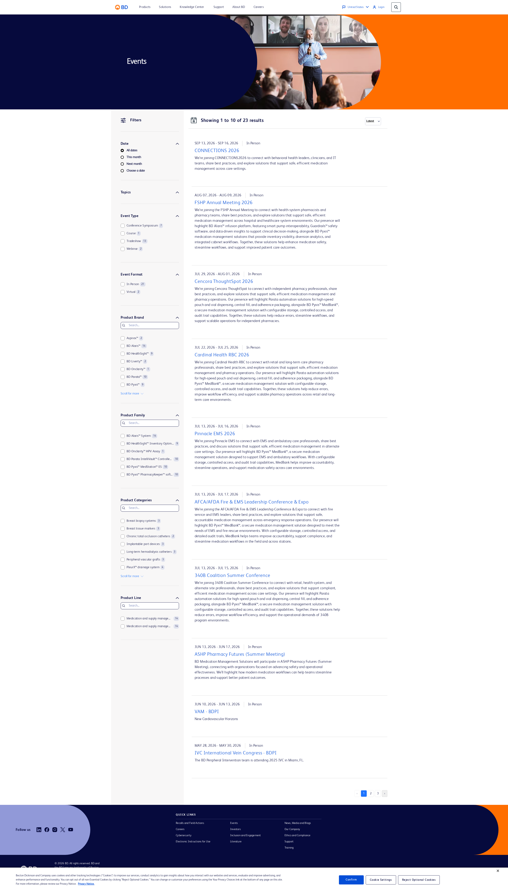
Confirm (351, 879)
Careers (180, 829)
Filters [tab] (135, 120)
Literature (235, 841)
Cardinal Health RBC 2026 (222, 355)
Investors (235, 829)
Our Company (292, 829)
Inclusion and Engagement (245, 835)
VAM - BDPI (207, 712)
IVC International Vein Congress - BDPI (236, 753)
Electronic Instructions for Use (193, 841)
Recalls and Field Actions (190, 823)
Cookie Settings (381, 879)
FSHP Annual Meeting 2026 (224, 203)
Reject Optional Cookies (419, 879)
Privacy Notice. (86, 883)
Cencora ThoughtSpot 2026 (224, 281)
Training (289, 847)
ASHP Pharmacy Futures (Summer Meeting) (240, 654)
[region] (254, 880)
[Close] (498, 871)
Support (289, 841)
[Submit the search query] (124, 325)
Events (234, 823)
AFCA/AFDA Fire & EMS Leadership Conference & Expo (252, 502)
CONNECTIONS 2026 (217, 151)
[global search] (396, 7)
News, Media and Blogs (298, 823)
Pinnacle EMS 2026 (215, 434)
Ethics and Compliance (298, 835)
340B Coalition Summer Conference (232, 575)
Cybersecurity (183, 835)
